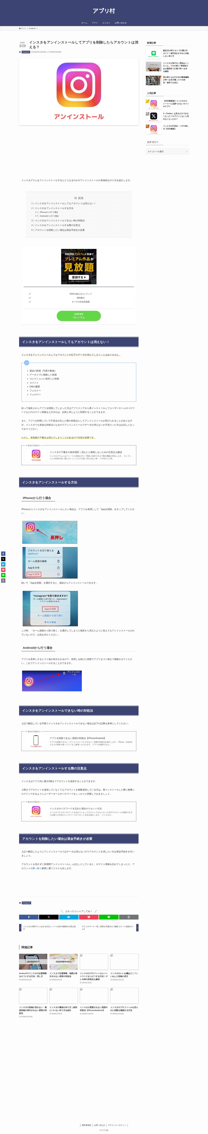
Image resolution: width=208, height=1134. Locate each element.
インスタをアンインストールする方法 (54, 208)
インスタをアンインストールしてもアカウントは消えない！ (65, 203)
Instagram (25, 52)
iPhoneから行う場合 (49, 212)
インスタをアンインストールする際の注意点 (57, 225)
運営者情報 (86, 1125)
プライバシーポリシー (117, 1125)
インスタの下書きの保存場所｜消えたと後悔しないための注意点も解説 (86, 452)
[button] (28, 917)
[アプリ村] (104, 11)
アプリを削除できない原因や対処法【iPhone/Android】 (78, 738)
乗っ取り (37, 868)
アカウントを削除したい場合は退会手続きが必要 (60, 230)
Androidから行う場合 (49, 216)
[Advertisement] (79, 149)
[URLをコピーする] (129, 917)
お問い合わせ (99, 1125)
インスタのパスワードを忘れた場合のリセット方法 (76, 808)
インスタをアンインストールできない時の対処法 (60, 220)
